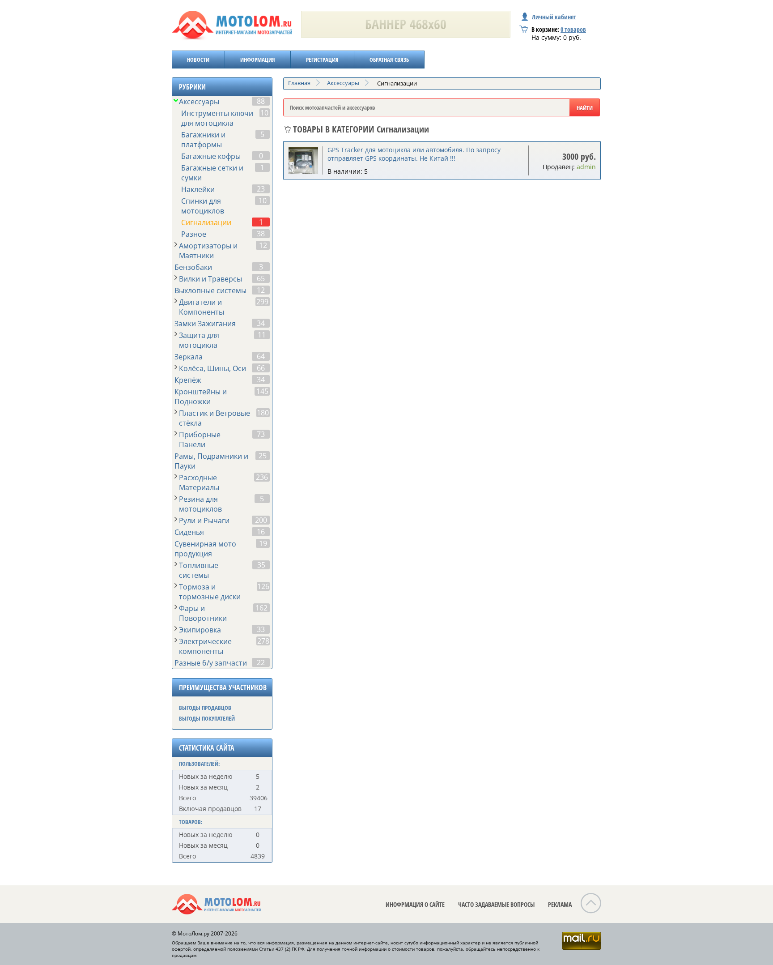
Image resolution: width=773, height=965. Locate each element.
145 (262, 391)
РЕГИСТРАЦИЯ (322, 60)
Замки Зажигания (205, 324)
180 (263, 412)
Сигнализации (206, 222)
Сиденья (189, 532)
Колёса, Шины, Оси (212, 368)
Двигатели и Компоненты (201, 307)
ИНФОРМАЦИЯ (257, 60)
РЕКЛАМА (560, 904)
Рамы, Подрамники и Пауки (211, 461)
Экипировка (200, 630)
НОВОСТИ (198, 60)
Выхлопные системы (210, 290)
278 (263, 640)
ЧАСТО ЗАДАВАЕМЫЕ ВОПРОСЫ (496, 904)
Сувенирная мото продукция (205, 549)
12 (263, 245)
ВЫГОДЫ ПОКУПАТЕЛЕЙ (207, 718)
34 (261, 323)
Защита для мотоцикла (199, 340)
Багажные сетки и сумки (212, 173)
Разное (193, 234)
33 (261, 629)
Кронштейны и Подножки (200, 396)
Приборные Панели (200, 439)
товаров (573, 29)
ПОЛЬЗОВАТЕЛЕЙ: (199, 764)
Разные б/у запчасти (210, 663)
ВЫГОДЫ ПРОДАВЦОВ (205, 708)
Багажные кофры (211, 156)
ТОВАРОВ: (191, 822)
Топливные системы (198, 570)
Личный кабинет (554, 17)
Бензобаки (193, 267)
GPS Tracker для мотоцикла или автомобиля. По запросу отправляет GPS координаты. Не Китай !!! (414, 153)
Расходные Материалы (199, 482)
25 (263, 455)
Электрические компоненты (205, 646)
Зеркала (188, 357)
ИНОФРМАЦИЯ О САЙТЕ (415, 904)
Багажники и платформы (203, 139)
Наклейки (198, 189)
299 (262, 301)
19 (263, 543)
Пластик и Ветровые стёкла (214, 418)
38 (261, 233)
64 (261, 356)
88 (261, 101)
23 (261, 188)
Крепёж (187, 380)
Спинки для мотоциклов (202, 206)
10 (264, 112)
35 (261, 564)
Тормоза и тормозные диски (210, 592)
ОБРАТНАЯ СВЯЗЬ (389, 60)
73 (261, 434)
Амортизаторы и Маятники (208, 250)
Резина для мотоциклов (200, 504)
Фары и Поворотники (203, 613)
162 (261, 607)
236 (262, 477)
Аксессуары (199, 102)
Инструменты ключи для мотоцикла (217, 118)
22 (261, 662)
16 (261, 531)
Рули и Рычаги (204, 520)
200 (261, 520)
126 (263, 586)
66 (261, 367)
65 (261, 278)
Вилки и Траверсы (210, 279)
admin (586, 166)
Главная (299, 83)
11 (262, 334)
